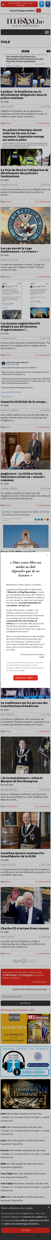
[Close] (47, 555)
